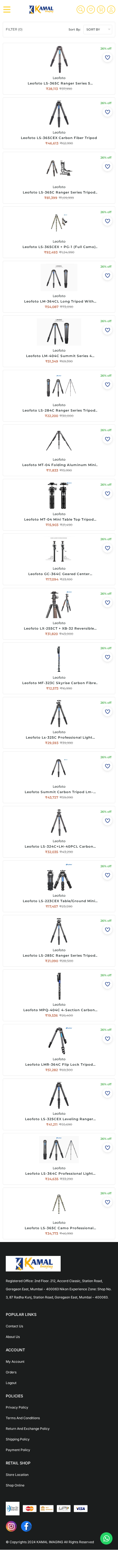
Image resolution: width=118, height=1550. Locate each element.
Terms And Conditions (23, 1418)
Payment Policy (18, 1450)
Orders (11, 1372)
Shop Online (15, 1485)
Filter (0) (14, 29)
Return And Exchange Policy (28, 1429)
